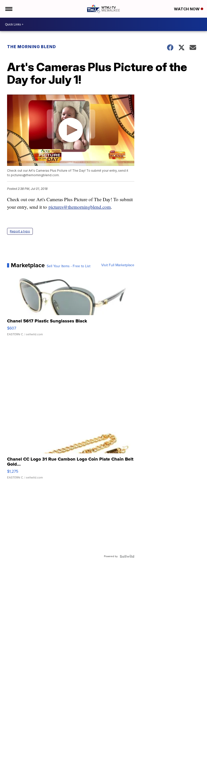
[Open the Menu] (8, 9)
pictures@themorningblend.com (79, 207)
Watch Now (187, 9)
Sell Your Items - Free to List (68, 266)
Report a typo (20, 231)
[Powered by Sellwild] (127, 556)
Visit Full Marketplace (117, 265)
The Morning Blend (31, 46)
